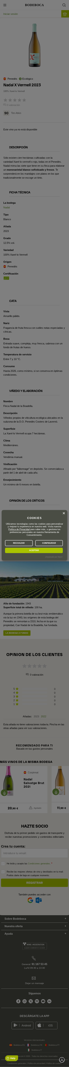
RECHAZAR (19, 543)
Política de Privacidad (19, 529)
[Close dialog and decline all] (64, 513)
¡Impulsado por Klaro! (53, 557)
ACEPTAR (34, 550)
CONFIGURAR (49, 543)
